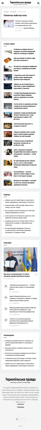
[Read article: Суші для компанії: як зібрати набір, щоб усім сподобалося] (8, 60)
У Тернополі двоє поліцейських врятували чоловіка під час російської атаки (23, 143)
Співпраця (20, 407)
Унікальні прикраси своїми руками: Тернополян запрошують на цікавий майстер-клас (26, 23)
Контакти (20, 404)
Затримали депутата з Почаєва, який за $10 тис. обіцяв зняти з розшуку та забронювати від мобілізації (19, 223)
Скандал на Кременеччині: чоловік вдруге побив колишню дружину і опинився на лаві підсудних (24, 134)
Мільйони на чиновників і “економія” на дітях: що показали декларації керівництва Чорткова (25, 183)
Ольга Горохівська (29, 28)
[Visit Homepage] (20, 3)
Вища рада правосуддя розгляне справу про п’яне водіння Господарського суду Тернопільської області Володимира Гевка (22, 310)
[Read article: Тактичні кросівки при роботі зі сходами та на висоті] (8, 126)
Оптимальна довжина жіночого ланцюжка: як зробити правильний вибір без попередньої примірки (24, 51)
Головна (6, 12)
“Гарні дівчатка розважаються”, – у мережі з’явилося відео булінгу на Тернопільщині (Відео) (22, 287)
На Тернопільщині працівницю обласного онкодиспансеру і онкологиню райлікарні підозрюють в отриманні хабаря (18, 230)
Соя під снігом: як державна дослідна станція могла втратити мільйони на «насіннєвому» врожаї (25, 106)
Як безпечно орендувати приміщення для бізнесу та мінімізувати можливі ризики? (25, 68)
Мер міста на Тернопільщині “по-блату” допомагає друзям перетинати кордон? (17, 275)
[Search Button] (38, 3)
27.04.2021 (18, 30)
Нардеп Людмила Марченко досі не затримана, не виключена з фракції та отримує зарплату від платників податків (23, 298)
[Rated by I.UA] (20, 419)
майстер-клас (22, 12)
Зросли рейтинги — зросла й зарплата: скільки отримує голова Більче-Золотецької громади (24, 174)
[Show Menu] (3, 3)
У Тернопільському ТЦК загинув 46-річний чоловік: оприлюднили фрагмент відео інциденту (24, 77)
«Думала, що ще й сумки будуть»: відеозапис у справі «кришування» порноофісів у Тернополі (24, 86)
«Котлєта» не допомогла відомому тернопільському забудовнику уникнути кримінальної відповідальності (21, 321)
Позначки (13, 12)
